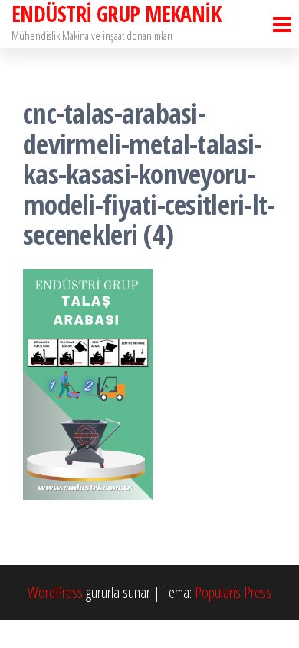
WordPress (55, 592)
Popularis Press (233, 592)
